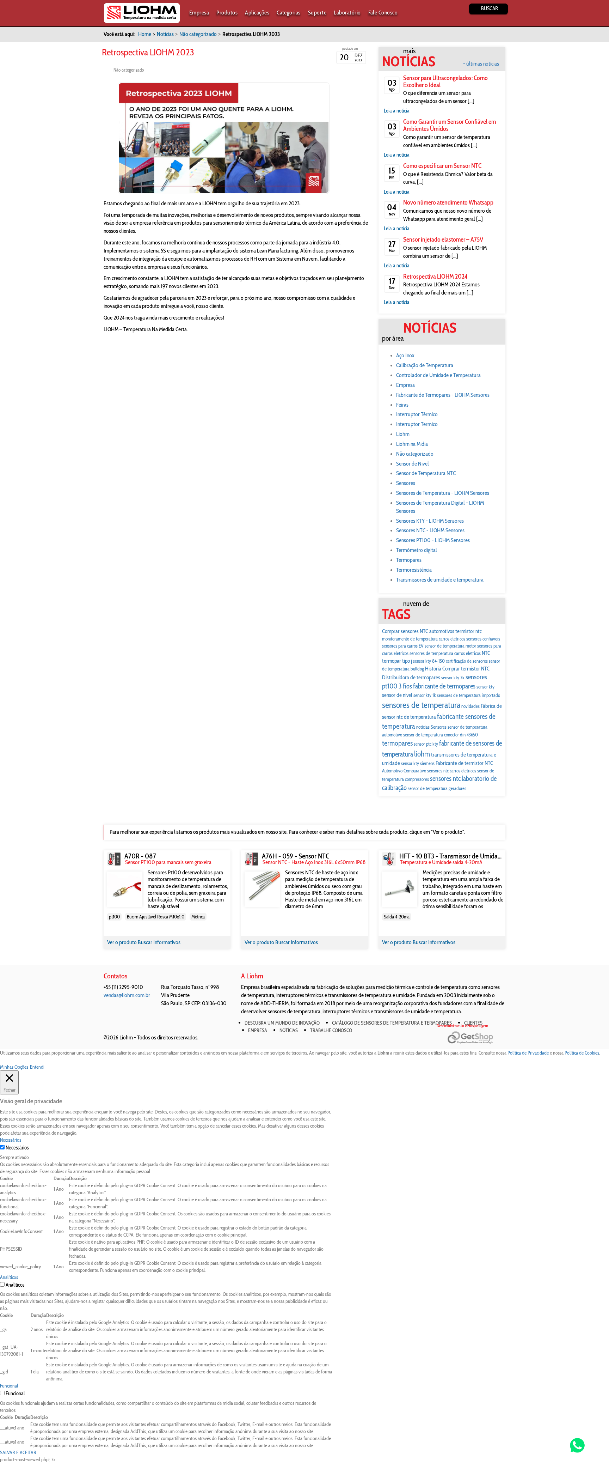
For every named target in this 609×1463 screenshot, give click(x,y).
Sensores (405, 483)
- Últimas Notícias (481, 64)
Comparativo (415, 770)
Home (144, 34)
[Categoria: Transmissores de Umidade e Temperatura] (389, 859)
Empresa (199, 12)
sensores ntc (445, 779)
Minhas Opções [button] (14, 1067)
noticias (423, 727)
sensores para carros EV (403, 646)
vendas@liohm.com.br (127, 995)
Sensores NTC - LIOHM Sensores (430, 530)
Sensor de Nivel (412, 463)
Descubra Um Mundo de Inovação (282, 1023)
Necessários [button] (10, 1140)
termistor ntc (468, 631)
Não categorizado (198, 34)
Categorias (289, 12)
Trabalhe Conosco (331, 1030)
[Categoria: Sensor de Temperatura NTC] (251, 859)
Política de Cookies (582, 1053)
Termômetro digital (416, 550)
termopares (397, 743)
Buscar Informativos (159, 942)
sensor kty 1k (424, 695)
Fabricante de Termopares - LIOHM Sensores (443, 394)
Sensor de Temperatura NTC (426, 473)
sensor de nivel (397, 695)
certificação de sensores (467, 661)
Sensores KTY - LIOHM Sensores (430, 520)
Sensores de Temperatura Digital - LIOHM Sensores (440, 506)
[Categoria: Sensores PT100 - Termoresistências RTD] (114, 859)
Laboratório (347, 12)
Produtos (227, 12)
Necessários (17, 1148)
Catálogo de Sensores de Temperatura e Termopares (392, 1023)
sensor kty (485, 687)
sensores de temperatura (421, 705)
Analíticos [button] (9, 1277)
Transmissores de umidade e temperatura (440, 579)
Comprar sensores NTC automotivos (418, 631)
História (433, 668)
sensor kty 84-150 (429, 661)
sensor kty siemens (418, 763)
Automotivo (392, 770)
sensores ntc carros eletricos (451, 770)
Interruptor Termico (417, 424)
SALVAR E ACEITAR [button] (18, 1452)
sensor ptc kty (426, 744)
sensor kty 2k (453, 677)
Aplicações (257, 12)
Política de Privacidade (528, 1053)
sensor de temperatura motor (450, 646)
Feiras (402, 404)
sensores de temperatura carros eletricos (445, 653)
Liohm (403, 434)
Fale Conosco (383, 12)
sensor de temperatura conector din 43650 (440, 734)
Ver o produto (122, 942)
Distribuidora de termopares (411, 677)
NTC (486, 653)
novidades (470, 706)
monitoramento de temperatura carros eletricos (423, 639)
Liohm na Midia (412, 444)
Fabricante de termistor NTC (464, 763)
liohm (422, 753)
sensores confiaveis (483, 639)
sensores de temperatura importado (468, 695)
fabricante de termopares (444, 686)
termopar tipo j (397, 660)
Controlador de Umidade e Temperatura (438, 375)
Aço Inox (405, 355)
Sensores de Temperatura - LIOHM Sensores (442, 493)
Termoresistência (414, 569)
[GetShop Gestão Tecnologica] (476, 1038)
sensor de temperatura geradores (437, 788)
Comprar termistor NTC (466, 668)
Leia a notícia (397, 111)
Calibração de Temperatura (424, 365)
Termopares (409, 560)
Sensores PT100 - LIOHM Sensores (433, 540)
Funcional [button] (9, 1386)
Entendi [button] (37, 1067)
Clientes (473, 1023)
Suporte (317, 12)
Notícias (165, 34)
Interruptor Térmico (417, 414)
